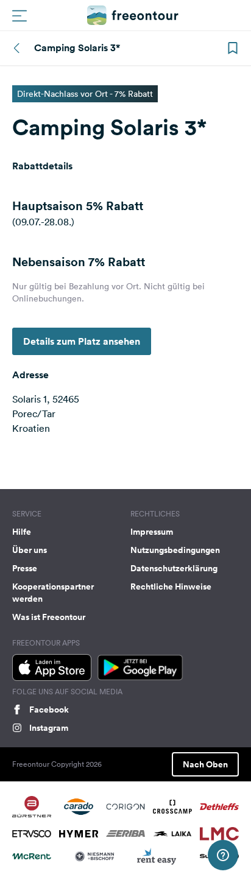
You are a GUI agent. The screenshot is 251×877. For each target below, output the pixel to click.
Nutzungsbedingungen (175, 550)
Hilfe (21, 532)
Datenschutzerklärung (173, 568)
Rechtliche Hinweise (170, 586)
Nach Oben (205, 764)
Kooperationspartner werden (53, 592)
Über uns (29, 550)
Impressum (151, 532)
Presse (24, 568)
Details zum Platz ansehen (81, 341)
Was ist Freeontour (48, 617)
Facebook (49, 709)
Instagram (48, 728)
